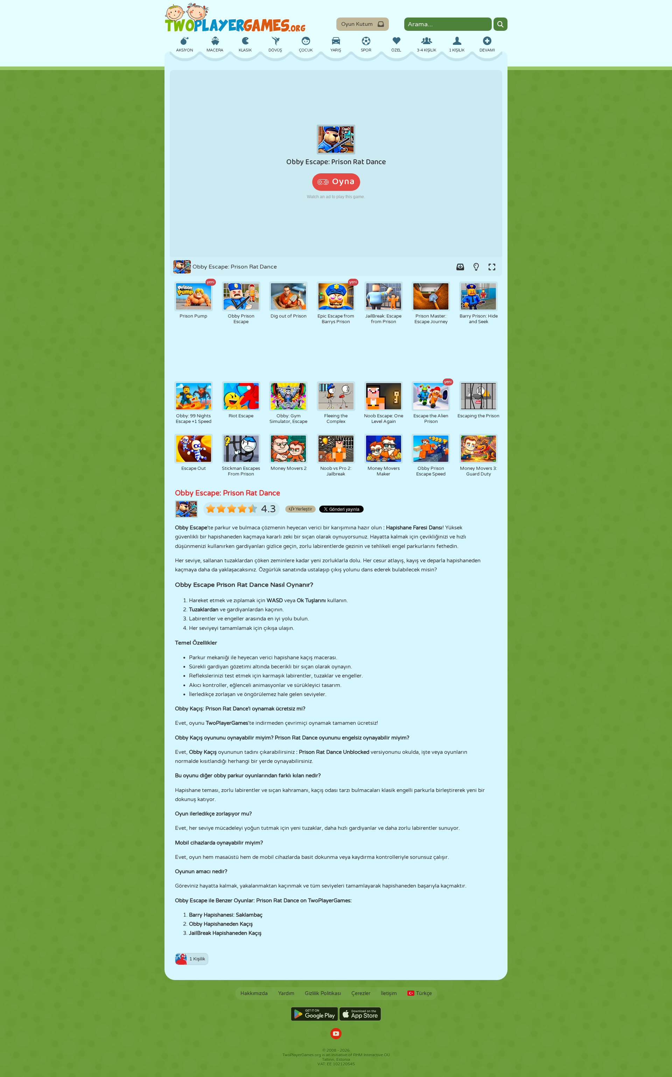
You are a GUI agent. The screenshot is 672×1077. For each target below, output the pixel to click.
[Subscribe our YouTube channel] (336, 1034)
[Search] (500, 24)
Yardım (286, 993)
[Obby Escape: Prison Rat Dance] (336, 163)
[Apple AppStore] (360, 1014)
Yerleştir (303, 509)
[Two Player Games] (235, 17)
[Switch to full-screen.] (492, 267)
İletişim (389, 993)
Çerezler (360, 993)
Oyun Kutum (357, 24)
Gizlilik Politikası (323, 993)
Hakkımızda (254, 993)
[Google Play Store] (314, 1014)
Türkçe (424, 993)
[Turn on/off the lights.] (476, 267)
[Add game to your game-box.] (460, 267)
